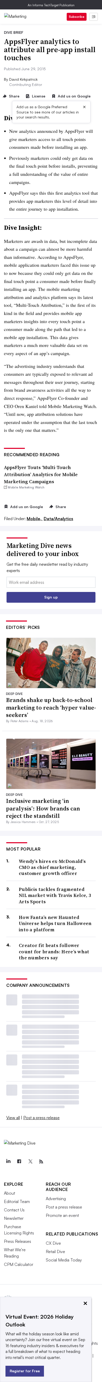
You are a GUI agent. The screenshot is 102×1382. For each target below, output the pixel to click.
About (9, 1193)
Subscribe (76, 17)
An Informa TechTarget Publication (51, 5)
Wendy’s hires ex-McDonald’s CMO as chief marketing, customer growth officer (52, 867)
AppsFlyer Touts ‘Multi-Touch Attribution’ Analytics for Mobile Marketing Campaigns (41, 474)
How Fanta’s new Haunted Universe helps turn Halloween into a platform (55, 923)
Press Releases (17, 1241)
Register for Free (25, 1371)
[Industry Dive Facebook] (19, 1161)
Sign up (51, 597)
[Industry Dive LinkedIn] (8, 1161)
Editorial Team (17, 1201)
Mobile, (35, 518)
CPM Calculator (18, 1264)
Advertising (56, 1198)
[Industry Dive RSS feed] (41, 1161)
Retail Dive (55, 1251)
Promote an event (62, 1215)
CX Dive (53, 1243)
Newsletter (14, 1218)
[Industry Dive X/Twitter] (30, 1161)
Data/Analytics (58, 518)
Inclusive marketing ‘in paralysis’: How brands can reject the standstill (43, 808)
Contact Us (14, 1209)
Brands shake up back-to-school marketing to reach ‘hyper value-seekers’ (51, 707)
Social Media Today (64, 1260)
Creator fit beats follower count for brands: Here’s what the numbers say (54, 951)
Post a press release (41, 1117)
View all (13, 1117)
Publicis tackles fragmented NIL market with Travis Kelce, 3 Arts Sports (55, 895)
